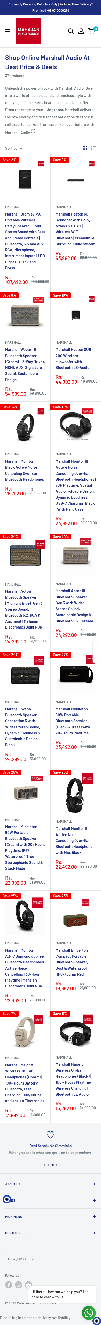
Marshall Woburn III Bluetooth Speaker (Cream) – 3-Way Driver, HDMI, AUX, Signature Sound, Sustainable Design (25, 364)
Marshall (13, 207)
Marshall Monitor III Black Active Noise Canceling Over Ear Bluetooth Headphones (24, 470)
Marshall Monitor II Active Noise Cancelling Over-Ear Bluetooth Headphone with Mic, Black (74, 840)
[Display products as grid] (85, 148)
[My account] (81, 31)
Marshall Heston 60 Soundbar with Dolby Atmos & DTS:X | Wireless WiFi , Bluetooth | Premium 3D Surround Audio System (75, 229)
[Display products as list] (93, 148)
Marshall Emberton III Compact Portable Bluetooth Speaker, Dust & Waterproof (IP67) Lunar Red (74, 962)
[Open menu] (7, 31)
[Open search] (71, 31)
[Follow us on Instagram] (18, 1284)
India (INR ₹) (17, 1259)
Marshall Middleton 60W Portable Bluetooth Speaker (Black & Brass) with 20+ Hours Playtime (73, 721)
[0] (91, 31)
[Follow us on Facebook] (8, 1284)
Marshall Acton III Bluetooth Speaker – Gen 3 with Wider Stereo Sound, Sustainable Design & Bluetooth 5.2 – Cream (74, 605)
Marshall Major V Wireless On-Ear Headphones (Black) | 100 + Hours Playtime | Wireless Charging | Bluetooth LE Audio (74, 1079)
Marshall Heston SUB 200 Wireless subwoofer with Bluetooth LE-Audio (73, 358)
